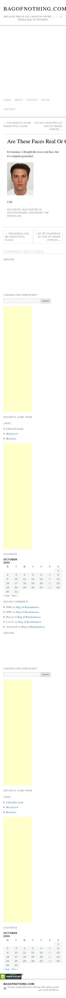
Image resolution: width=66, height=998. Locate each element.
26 (33, 587)
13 (41, 579)
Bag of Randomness (27, 607)
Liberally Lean (15, 428)
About (19, 100)
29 (58, 587)
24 (16, 587)
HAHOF (45, 100)
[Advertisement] (33, 62)
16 (7, 583)
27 (41, 587)
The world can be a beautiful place (17, 236)
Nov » (15, 595)
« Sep (6, 595)
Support (9, 109)
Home (7, 100)
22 (58, 583)
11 (24, 579)
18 (24, 583)
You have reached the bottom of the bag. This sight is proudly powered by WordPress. (33, 988)
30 (7, 592)
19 (33, 583)
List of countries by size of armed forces (48, 126)
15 (58, 579)
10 (16, 579)
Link (9, 201)
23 (7, 587)
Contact (32, 100)
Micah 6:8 (12, 433)
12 (33, 579)
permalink (14, 216)
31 (16, 592)
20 (41, 583)
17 (16, 583)
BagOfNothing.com (19, 984)
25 (24, 587)
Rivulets (11, 438)
